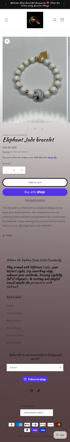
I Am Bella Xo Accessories (34, 436)
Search (10, 305)
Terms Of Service (15, 335)
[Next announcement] (64, 4)
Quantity (6, 163)
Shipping (5, 152)
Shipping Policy (15, 313)
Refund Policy (14, 342)
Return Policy (14, 320)
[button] (6, 20)
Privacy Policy (14, 328)
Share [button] (9, 235)
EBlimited (49, 436)
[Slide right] (42, 129)
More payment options (35, 200)
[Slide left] (27, 129)
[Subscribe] (59, 367)
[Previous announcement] (6, 4)
